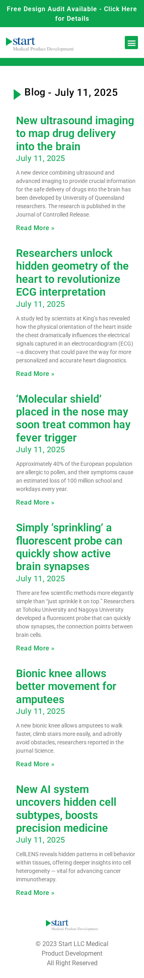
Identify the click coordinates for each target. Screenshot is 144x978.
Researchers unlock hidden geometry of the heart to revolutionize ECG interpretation (72, 272)
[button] (131, 42)
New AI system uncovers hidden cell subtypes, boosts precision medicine (66, 809)
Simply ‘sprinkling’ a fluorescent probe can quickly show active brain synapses (69, 547)
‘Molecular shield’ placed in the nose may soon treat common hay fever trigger (73, 418)
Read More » (35, 228)
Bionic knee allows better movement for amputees (66, 686)
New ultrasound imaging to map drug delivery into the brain (75, 133)
